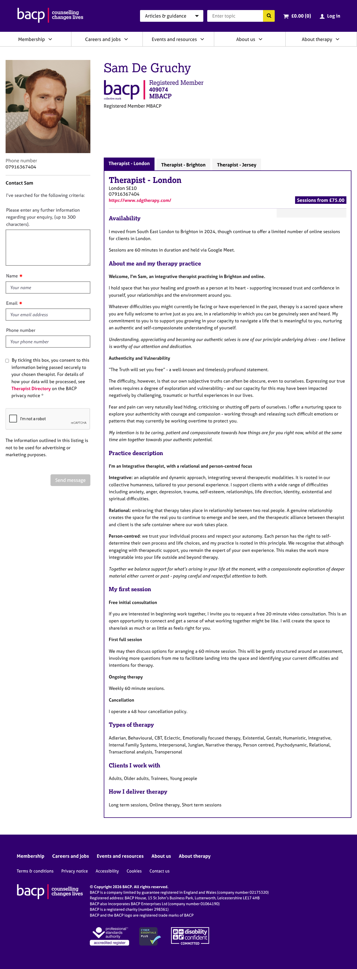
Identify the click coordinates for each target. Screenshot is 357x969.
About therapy (317, 39)
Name (12, 276)
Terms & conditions (35, 871)
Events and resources (174, 39)
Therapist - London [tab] (129, 163)
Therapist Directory (31, 388)
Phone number (20, 330)
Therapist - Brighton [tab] (183, 165)
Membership (31, 39)
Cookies (134, 871)
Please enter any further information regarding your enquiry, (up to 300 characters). (43, 217)
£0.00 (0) (301, 16)
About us (245, 39)
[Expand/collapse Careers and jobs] (126, 39)
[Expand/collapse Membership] (50, 39)
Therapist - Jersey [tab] (236, 165)
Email (12, 303)
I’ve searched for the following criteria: (45, 195)
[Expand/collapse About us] (260, 39)
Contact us (159, 871)
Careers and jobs (103, 39)
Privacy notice (74, 871)
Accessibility (107, 871)
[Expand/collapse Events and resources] (202, 39)
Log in (333, 16)
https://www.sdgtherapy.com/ (140, 200)
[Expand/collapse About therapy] (337, 39)
